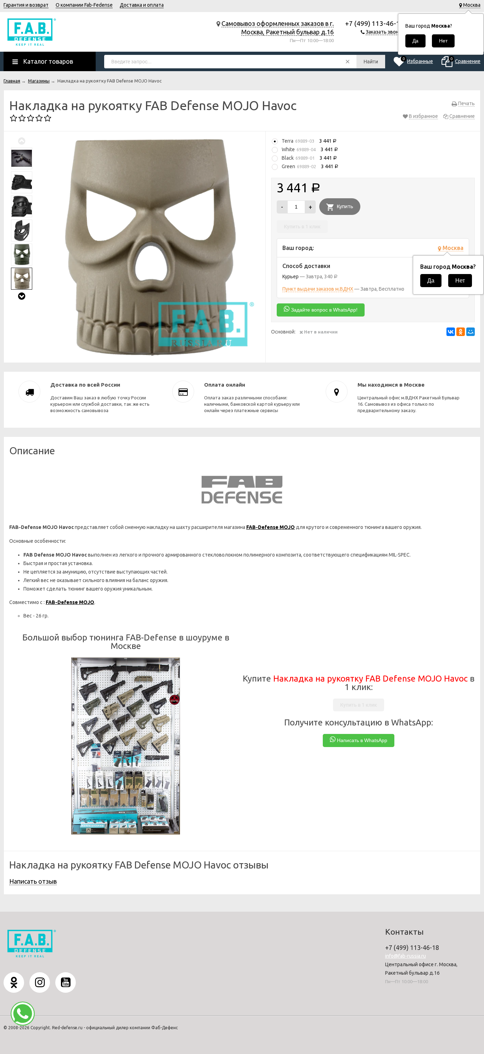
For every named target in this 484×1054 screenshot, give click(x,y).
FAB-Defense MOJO (270, 527)
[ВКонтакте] (450, 331)
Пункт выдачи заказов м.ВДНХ (317, 289)
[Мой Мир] (470, 331)
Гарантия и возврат (26, 5)
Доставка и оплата (142, 5)
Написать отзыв (33, 881)
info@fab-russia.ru (405, 956)
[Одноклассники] (460, 331)
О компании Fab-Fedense (84, 5)
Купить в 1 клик (302, 226)
